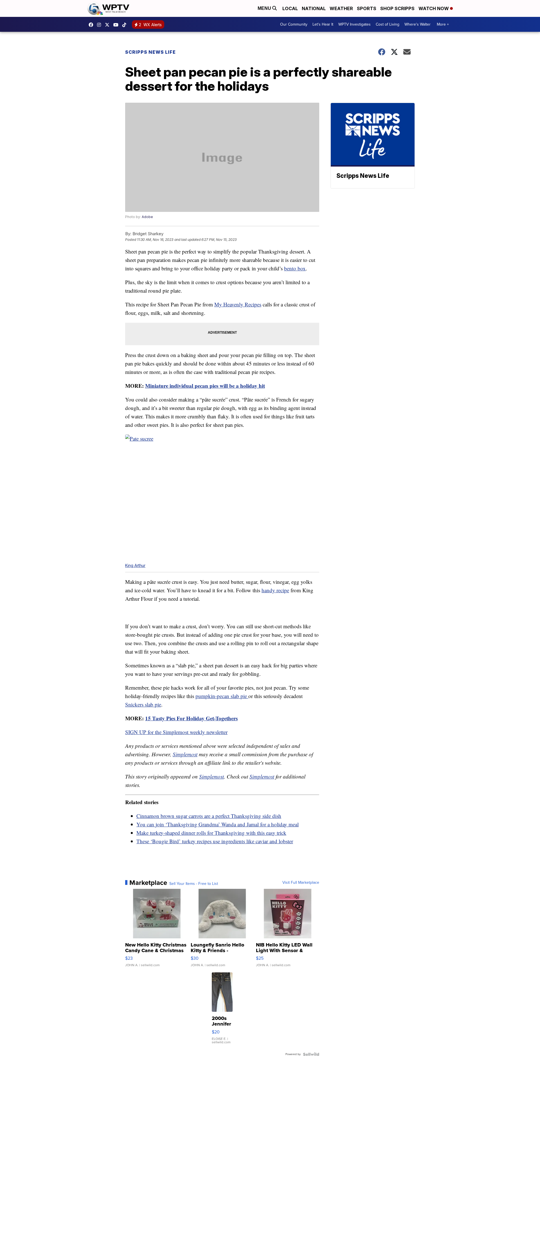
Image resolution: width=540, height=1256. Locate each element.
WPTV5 (92, 25)
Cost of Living (387, 24)
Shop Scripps (397, 8)
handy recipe (275, 590)
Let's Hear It (322, 24)
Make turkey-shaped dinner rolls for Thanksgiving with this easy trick (211, 832)
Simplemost (185, 754)
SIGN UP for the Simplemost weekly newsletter (176, 731)
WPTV (108, 25)
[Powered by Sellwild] (311, 1054)
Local (290, 8)
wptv (100, 25)
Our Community (293, 24)
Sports (366, 8)
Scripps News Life (150, 52)
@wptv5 (125, 25)
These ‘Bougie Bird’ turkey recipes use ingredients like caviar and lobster (214, 841)
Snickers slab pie (143, 704)
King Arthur (135, 565)
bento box (295, 268)
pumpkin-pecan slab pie (221, 695)
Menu (265, 8)
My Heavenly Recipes (237, 304)
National (314, 8)
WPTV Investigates (354, 24)
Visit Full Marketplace (300, 883)
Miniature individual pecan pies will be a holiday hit (205, 385)
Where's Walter (417, 24)
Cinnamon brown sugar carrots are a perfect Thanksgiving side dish (208, 815)
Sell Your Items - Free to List (193, 884)
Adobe (147, 217)
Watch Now (434, 8)
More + (443, 24)
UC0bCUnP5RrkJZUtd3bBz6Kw (117, 25)
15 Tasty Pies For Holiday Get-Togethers (191, 718)
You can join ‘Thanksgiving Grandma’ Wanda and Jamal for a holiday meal (217, 824)
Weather (341, 8)
